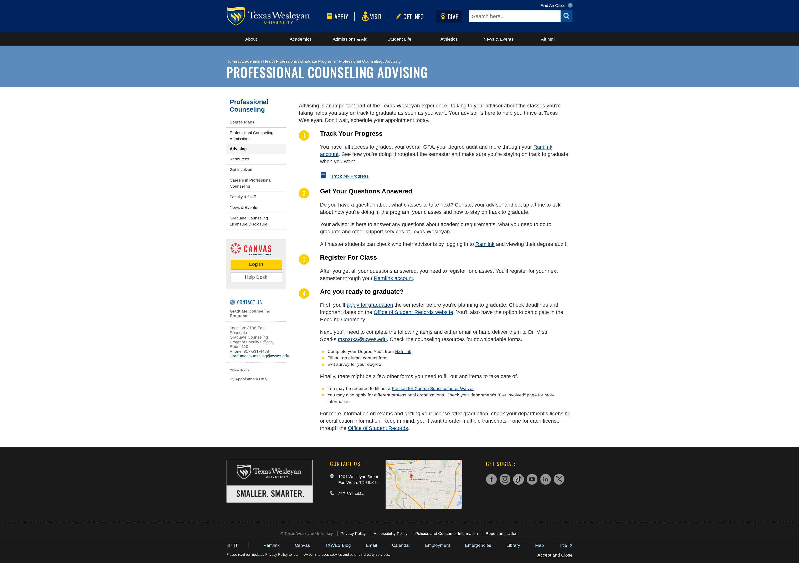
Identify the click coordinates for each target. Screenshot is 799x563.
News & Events (498, 39)
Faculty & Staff (243, 197)
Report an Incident (502, 533)
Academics (301, 39)
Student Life (399, 39)
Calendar (401, 545)
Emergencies (478, 545)
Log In (256, 264)
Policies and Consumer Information (446, 533)
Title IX (566, 545)
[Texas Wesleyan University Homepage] (275, 16)
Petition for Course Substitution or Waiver (433, 388)
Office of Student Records (378, 428)
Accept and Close (555, 555)
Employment (437, 545)
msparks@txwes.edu (362, 339)
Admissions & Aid (350, 39)
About (251, 39)
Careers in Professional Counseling (251, 183)
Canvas (302, 545)
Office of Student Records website (413, 312)
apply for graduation (370, 305)
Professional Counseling (360, 61)
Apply (341, 16)
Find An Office (553, 5)
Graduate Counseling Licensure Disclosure (249, 221)
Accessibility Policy (391, 533)
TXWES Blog (338, 545)
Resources (239, 159)
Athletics (449, 39)
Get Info (413, 16)
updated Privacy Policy (270, 555)
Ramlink (271, 545)
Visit (376, 16)
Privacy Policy (353, 533)
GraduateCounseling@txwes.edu (259, 356)
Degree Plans (242, 122)
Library (513, 545)
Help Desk (256, 277)
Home (231, 61)
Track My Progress (349, 176)
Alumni (548, 39)
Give (453, 16)
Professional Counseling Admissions (251, 136)
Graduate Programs (318, 61)
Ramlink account (393, 278)
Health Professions (280, 61)
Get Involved (241, 169)
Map (539, 545)
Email (371, 545)
